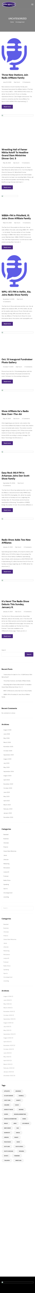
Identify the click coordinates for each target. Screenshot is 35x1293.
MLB (18, 1128)
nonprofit (6, 872)
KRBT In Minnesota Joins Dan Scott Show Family (18, 691)
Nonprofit (7, 1132)
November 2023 (8, 784)
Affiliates (7, 1091)
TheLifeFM (7, 1160)
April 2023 (7, 801)
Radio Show (7, 880)
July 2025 (6, 763)
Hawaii (24, 1118)
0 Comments (26, 82)
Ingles (6, 1123)
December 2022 (8, 817)
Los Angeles (25, 1123)
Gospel (6, 1114)
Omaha (18, 1132)
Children (6, 1105)
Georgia (21, 1109)
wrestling (6, 897)
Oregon (6, 1137)
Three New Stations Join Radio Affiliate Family (17, 681)
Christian (6, 843)
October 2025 (8, 751)
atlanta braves (8, 1095)
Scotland (7, 1146)
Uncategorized (8, 893)
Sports (6, 888)
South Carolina (8, 1151)
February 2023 (8, 809)
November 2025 (8, 746)
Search (4, 650)
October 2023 (8, 788)
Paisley (16, 1137)
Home (12, 22)
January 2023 (8, 813)
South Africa (19, 1146)
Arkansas (18, 1091)
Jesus (5, 855)
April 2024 (7, 780)
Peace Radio (7, 1142)
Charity (18, 1100)
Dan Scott (17, 82)
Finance (6, 847)
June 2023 (7, 792)
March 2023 (7, 805)
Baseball (6, 834)
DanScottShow (8, 1109)
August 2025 (7, 759)
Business (6, 839)
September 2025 (9, 755)
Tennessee (17, 1155)
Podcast (6, 876)
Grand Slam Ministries (10, 851)
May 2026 (7, 738)
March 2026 (7, 742)
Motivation (7, 868)
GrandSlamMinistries (20, 1114)
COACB (17, 1105)
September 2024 (9, 771)
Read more (7, 107)
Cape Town (7, 1100)
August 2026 (7, 730)
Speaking (6, 884)
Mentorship (7, 1128)
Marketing (6, 864)
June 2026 (7, 734)
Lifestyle (6, 859)
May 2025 (7, 767)
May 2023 (6, 796)
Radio (18, 1142)
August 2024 (7, 776)
